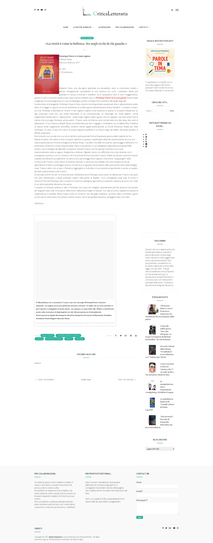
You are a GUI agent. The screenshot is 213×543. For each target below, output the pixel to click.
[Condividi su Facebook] (116, 335)
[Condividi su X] (121, 335)
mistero (79, 339)
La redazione (104, 27)
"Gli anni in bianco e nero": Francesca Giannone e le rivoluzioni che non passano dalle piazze (159, 312)
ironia (69, 339)
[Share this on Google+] (126, 335)
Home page (86, 380)
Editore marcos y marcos (68, 335)
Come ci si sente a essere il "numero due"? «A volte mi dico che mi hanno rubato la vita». (159, 369)
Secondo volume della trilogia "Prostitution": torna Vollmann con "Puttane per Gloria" (160, 351)
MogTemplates (55, 537)
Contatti (143, 27)
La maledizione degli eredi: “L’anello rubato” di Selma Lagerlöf (160, 404)
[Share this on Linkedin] (136, 335)
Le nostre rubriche (82, 27)
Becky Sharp (87, 38)
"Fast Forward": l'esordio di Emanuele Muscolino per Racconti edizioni (159, 422)
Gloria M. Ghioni (54, 339)
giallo (39, 339)
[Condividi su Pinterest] (131, 335)
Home (65, 27)
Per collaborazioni (124, 27)
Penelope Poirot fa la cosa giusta (111, 97)
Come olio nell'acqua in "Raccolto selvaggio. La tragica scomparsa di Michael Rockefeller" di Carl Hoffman (158, 333)
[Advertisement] (160, 193)
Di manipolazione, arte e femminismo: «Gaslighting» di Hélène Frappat (159, 386)
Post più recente (46, 380)
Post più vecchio (126, 380)
